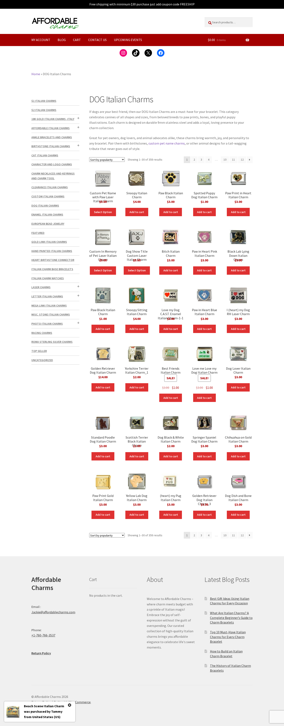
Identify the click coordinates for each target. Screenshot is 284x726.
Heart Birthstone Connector (52, 260)
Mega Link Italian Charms (49, 305)
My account (40, 40)
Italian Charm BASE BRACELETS (52, 269)
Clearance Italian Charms (49, 187)
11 (233, 159)
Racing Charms (41, 333)
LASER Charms (41, 287)
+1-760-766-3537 (43, 635)
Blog (62, 40)
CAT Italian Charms (44, 155)
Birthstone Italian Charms (50, 146)
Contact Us (97, 40)
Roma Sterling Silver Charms (52, 342)
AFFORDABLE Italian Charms (50, 128)
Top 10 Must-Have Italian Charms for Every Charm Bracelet (228, 637)
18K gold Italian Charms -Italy (52, 119)
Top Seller (39, 351)
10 (224, 159)
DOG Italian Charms (45, 205)
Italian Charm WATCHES (47, 278)
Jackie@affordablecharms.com (53, 612)
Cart (77, 40)
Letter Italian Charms (47, 296)
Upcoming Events (128, 40)
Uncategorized (42, 360)
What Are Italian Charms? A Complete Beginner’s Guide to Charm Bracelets (231, 617)
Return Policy (41, 653)
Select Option (103, 212)
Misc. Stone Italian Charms (50, 314)
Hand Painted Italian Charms (51, 251)
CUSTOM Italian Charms (47, 196)
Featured (37, 233)
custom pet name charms (166, 143)
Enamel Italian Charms (47, 214)
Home (35, 74)
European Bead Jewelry (47, 224)
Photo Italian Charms (47, 324)
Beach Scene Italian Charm (44, 706)
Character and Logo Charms (51, 164)
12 (242, 159)
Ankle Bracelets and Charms (51, 137)
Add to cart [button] (137, 212)
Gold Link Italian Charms (49, 242)
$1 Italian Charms (43, 101)
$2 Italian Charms (43, 110)
